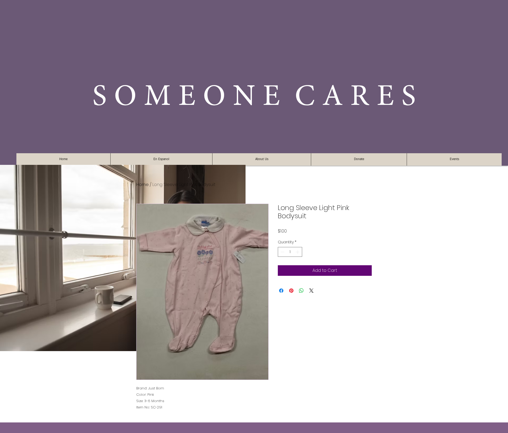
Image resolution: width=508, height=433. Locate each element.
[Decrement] (282, 252)
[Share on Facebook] (281, 290)
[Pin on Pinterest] (291, 290)
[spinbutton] (290, 252)
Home (142, 184)
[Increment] (298, 252)
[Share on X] (311, 290)
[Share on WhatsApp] (301, 290)
